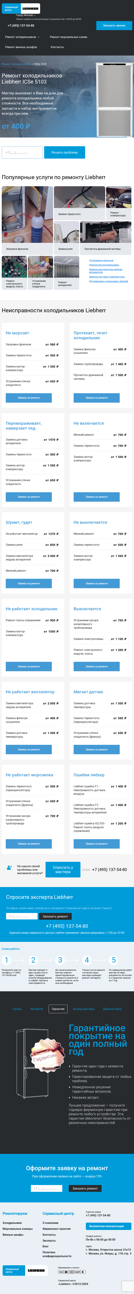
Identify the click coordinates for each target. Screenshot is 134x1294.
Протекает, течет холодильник (90, 335)
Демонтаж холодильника (104, 265)
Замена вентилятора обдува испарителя (105, 271)
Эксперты (49, 1240)
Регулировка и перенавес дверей (108, 281)
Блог (46, 1246)
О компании (50, 1223)
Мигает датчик (88, 691)
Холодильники (12, 1223)
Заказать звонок (114, 25)
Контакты (49, 1234)
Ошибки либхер (89, 775)
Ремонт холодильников (16, 64)
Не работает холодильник (31, 608)
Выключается (87, 608)
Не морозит (17, 333)
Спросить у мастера (63, 869)
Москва (28, 15)
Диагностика (112, 1009)
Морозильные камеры (18, 1228)
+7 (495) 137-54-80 (21, 25)
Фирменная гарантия (57, 1228)
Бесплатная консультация (106, 1226)
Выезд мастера (83, 1009)
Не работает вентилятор (30, 691)
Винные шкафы (13, 1234)
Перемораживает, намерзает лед (24, 426)
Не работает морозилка (29, 775)
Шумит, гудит (19, 522)
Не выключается (90, 522)
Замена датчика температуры (107, 276)
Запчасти (36, 1009)
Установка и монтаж (101, 260)
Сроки (17, 1009)
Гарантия (58, 1009)
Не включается (89, 423)
